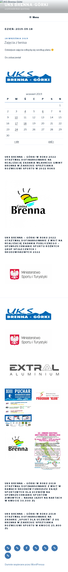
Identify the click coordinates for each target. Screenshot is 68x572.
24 (16, 129)
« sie (16, 141)
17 (16, 123)
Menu (36, 17)
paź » (51, 141)
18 (25, 123)
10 (16, 117)
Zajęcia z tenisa (15, 43)
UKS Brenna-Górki (26, 4)
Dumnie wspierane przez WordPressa (24, 564)
